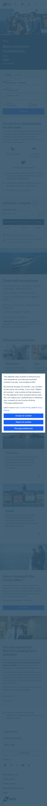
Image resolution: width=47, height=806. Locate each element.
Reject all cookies (23, 422)
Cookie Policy (25, 407)
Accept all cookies (23, 416)
